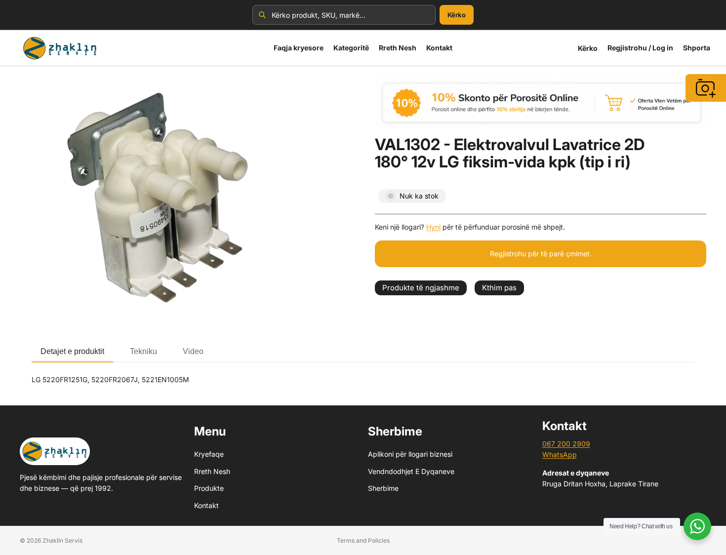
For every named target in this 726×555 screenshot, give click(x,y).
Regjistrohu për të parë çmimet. (541, 253)
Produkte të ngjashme (420, 287)
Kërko (456, 15)
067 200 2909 (566, 443)
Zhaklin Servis (62, 540)
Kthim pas (499, 287)
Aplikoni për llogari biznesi (410, 454)
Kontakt (206, 505)
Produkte (209, 488)
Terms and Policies (363, 540)
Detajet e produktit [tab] (72, 351)
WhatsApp (559, 454)
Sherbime (383, 488)
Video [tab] (193, 351)
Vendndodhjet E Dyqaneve (411, 471)
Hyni (433, 227)
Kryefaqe (209, 454)
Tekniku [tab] (143, 351)
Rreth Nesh (212, 471)
